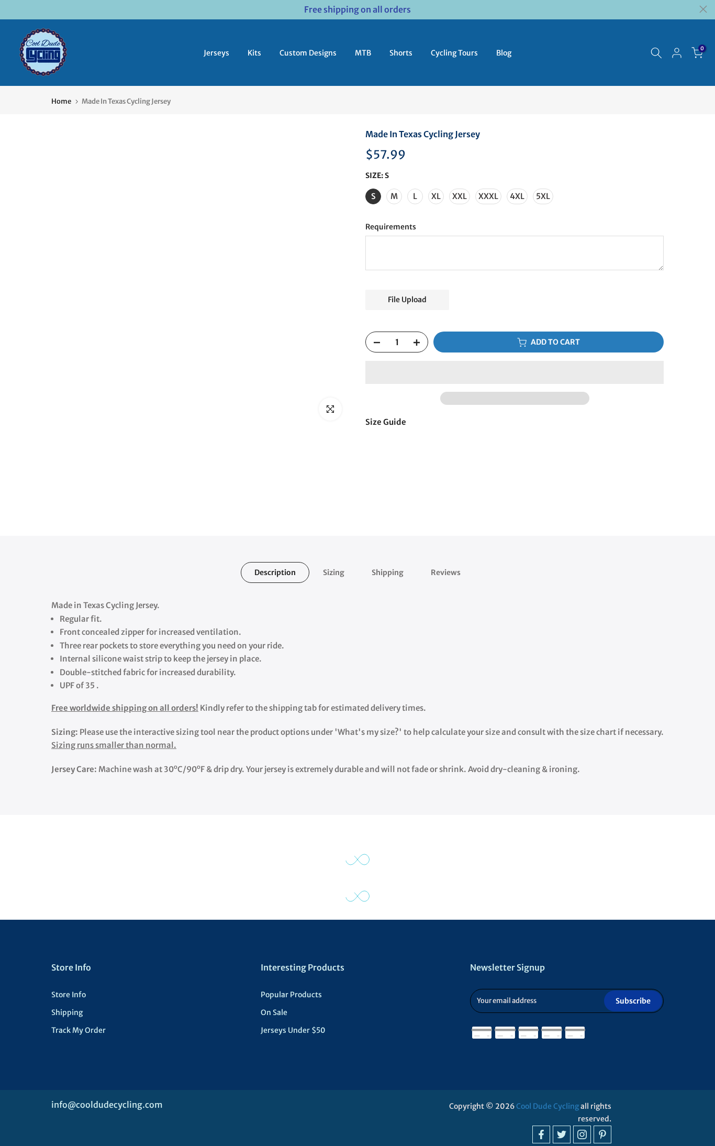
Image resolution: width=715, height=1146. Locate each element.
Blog (503, 53)
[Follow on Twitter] (562, 1134)
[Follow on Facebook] (541, 1134)
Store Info (68, 994)
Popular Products (291, 994)
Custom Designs (308, 53)
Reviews (446, 572)
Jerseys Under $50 (293, 1030)
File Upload (407, 299)
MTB (363, 53)
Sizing (333, 572)
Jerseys (216, 53)
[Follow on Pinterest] (602, 1134)
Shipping (388, 572)
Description (275, 572)
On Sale (274, 1012)
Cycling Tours (454, 53)
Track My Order (78, 1030)
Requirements (390, 227)
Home (61, 101)
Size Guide (385, 422)
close (12, 9)
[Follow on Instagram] (582, 1134)
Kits (254, 53)
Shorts (400, 53)
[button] (514, 372)
